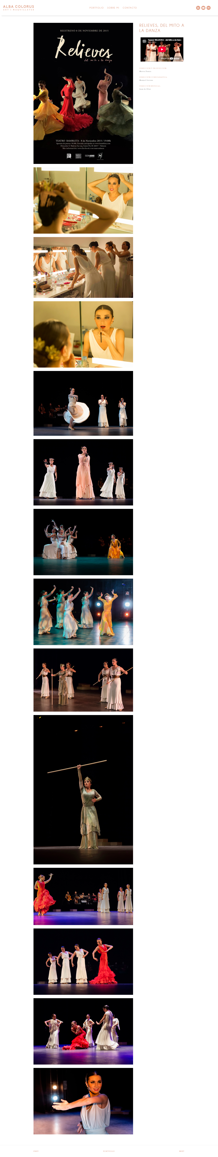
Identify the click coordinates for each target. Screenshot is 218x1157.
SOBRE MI (113, 8)
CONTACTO (130, 8)
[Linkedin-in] (198, 8)
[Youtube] (203, 8)
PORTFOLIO (97, 8)
